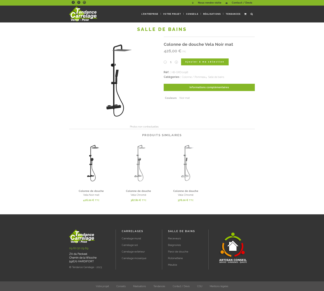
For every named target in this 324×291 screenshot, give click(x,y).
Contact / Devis (181, 286)
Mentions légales (219, 286)
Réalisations (139, 286)
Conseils (121, 286)
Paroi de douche (178, 251)
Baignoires (174, 245)
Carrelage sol (130, 245)
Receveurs (174, 238)
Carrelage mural (131, 238)
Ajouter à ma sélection (204, 62)
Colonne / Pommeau (194, 77)
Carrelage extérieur (133, 251)
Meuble (172, 264)
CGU (199, 286)
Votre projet (102, 286)
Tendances (159, 286)
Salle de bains (216, 77)
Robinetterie (175, 258)
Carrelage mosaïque (134, 258)
